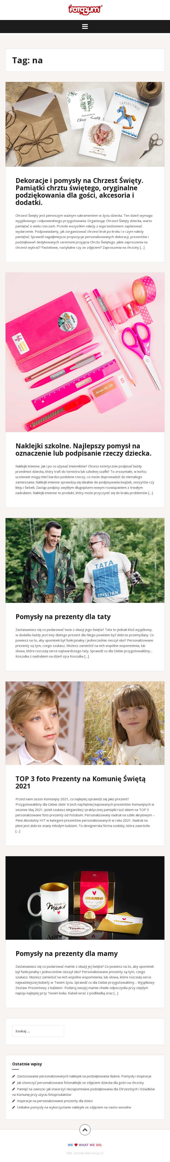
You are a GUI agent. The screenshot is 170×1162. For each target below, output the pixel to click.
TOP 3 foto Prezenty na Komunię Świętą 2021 (80, 782)
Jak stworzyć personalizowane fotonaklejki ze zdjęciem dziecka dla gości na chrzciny (80, 1082)
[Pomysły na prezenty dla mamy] (85, 901)
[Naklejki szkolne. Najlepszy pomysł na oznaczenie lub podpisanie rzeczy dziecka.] (85, 350)
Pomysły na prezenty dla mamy (66, 953)
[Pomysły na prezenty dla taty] (85, 564)
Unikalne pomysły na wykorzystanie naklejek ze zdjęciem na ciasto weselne (74, 1107)
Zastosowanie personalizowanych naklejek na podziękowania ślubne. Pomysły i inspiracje (84, 1076)
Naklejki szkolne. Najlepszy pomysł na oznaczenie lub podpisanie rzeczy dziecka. (83, 449)
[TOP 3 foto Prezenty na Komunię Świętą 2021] (85, 727)
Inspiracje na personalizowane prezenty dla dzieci (55, 1100)
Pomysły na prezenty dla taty (63, 616)
